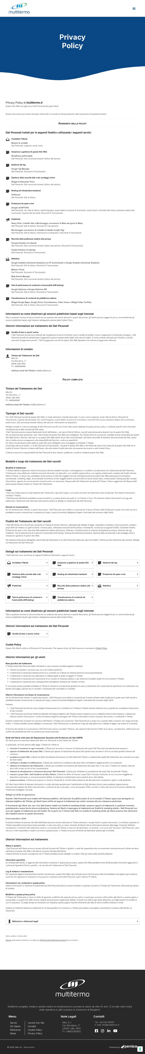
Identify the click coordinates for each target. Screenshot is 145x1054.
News (13, 1033)
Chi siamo (15, 1026)
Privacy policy (35, 1033)
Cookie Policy (101, 648)
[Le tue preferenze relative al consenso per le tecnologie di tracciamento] (140, 1049)
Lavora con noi (36, 1022)
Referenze (15, 1029)
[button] (134, 8)
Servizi (13, 1022)
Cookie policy (35, 1029)
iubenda (8, 940)
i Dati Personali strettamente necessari (53, 940)
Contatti (32, 1026)
